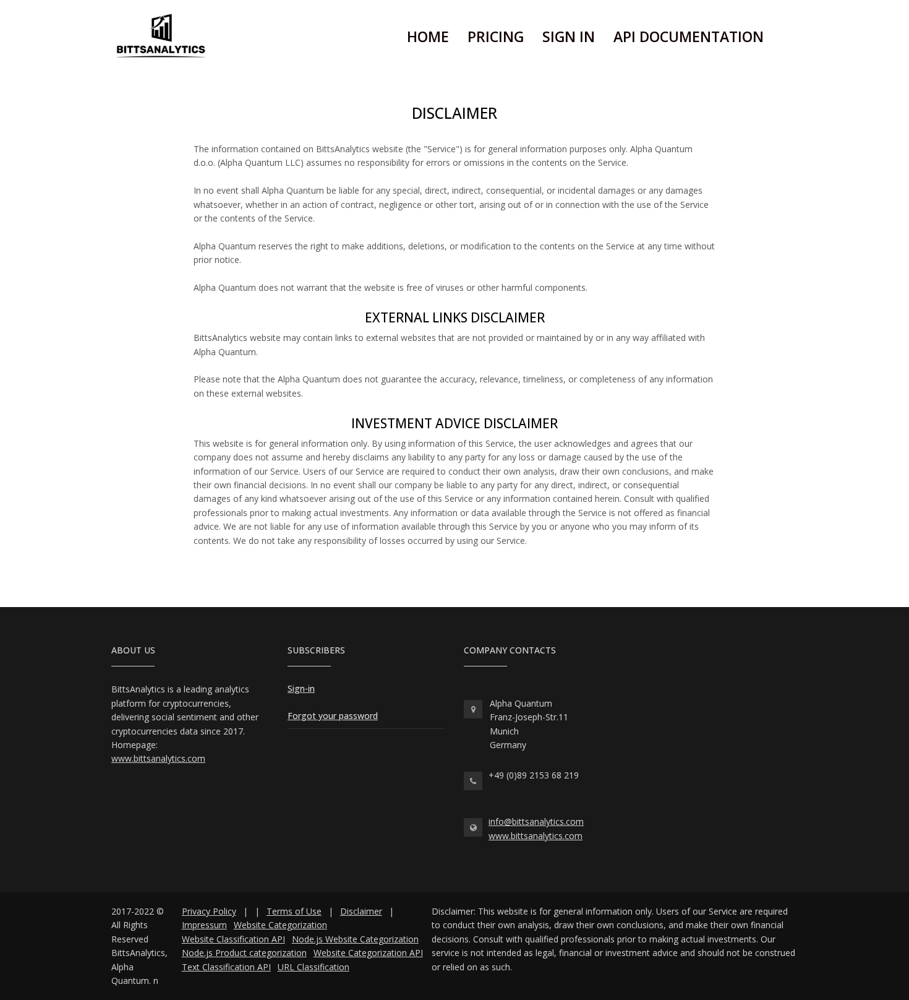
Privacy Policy (209, 911)
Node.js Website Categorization (355, 939)
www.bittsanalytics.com (158, 758)
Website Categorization (280, 925)
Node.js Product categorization (244, 953)
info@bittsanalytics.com (536, 821)
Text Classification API (226, 967)
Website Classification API (233, 939)
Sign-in (301, 688)
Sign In (568, 36)
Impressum (204, 925)
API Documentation (688, 36)
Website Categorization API (368, 953)
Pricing (495, 36)
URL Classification (313, 967)
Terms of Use (294, 911)
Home (428, 36)
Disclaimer (361, 911)
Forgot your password (333, 716)
